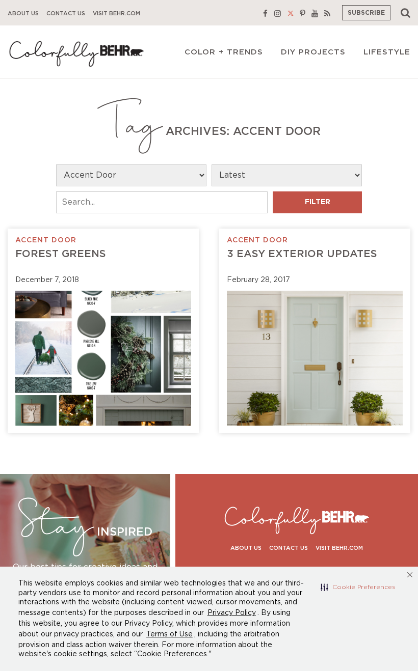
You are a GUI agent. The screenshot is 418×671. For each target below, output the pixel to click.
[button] (358, 587)
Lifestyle (386, 52)
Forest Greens (60, 254)
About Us (23, 13)
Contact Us (65, 13)
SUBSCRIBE (366, 13)
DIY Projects (313, 52)
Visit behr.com (116, 13)
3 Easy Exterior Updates (302, 254)
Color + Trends (224, 52)
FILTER (317, 202)
